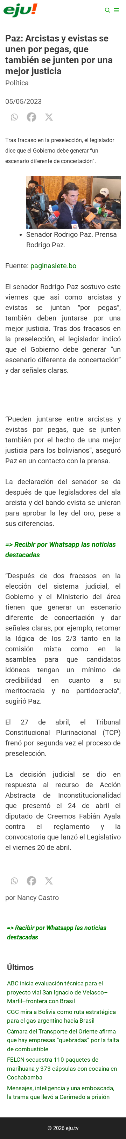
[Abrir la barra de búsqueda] (107, 10)
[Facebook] (31, 117)
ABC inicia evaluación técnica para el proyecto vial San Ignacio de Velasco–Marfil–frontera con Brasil (57, 992)
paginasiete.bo (53, 266)
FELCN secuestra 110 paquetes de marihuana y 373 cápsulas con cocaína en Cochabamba (62, 1068)
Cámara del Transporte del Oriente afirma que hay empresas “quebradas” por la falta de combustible (63, 1040)
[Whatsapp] (14, 117)
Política (17, 83)
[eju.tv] (20, 10)
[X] (49, 117)
